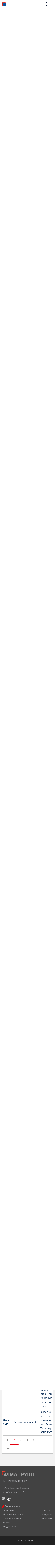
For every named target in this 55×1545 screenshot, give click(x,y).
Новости (6, 1523)
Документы (47, 1515)
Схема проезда (12, 1506)
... (41, 1440)
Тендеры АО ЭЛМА (12, 1519)
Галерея (46, 1511)
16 (8, 1449)
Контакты (47, 1519)
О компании (8, 1511)
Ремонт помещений (25, 1422)
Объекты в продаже (12, 1515)
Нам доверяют (9, 1527)
